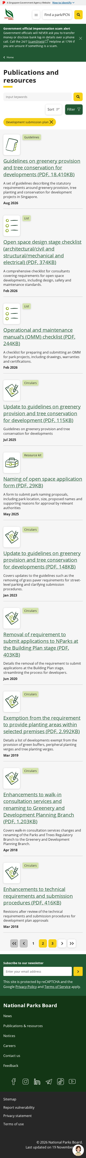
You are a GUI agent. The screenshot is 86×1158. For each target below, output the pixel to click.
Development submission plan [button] (27, 122)
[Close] (80, 38)
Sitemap (9, 1099)
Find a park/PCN (57, 14)
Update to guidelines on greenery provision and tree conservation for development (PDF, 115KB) (42, 413)
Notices (9, 1036)
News (7, 1016)
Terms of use (13, 1124)
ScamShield (36, 41)
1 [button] (33, 943)
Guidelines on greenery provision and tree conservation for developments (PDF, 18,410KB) (41, 168)
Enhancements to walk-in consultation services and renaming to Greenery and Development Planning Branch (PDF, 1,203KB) (38, 808)
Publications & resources (23, 1026)
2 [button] (43, 943)
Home (10, 57)
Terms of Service (57, 986)
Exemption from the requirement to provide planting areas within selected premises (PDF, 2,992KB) (41, 725)
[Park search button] (78, 97)
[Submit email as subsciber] (78, 971)
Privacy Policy (26, 986)
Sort (51, 109)
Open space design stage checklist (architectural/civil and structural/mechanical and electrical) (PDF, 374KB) (42, 252)
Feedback (10, 1065)
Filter (71, 109)
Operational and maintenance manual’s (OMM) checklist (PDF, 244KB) (39, 337)
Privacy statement (17, 1115)
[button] (62, 943)
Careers (9, 1045)
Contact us (11, 1055)
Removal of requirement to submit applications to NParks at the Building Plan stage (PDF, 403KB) (40, 644)
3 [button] (52, 943)
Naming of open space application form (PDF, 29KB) (42, 482)
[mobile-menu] (36, 14)
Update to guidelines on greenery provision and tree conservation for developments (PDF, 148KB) (42, 560)
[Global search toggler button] (78, 14)
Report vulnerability (18, 1107)
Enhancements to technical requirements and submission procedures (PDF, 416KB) (38, 896)
